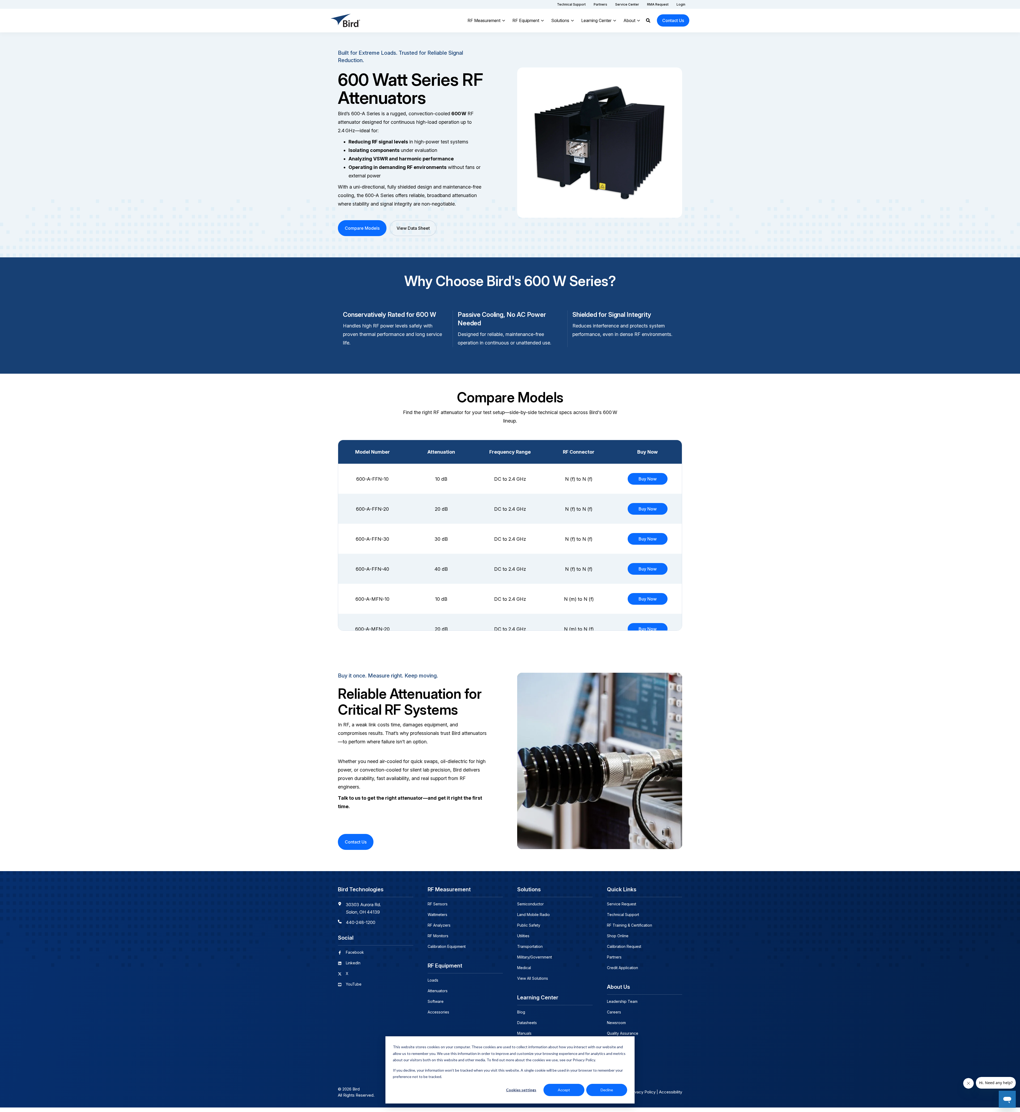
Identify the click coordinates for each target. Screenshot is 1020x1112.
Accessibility (670, 1091)
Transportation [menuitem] (530, 946)
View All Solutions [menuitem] (532, 978)
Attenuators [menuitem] (438, 991)
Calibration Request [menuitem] (624, 946)
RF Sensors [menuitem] (438, 904)
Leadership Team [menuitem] (622, 1001)
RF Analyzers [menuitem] (439, 925)
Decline (607, 1090)
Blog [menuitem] (521, 1012)
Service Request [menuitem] (621, 904)
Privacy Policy (643, 1091)
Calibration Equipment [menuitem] (447, 946)
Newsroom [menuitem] (616, 1022)
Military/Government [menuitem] (534, 957)
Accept (564, 1090)
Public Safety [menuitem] (528, 925)
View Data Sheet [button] (413, 228)
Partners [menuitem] (614, 957)
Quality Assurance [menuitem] (622, 1033)
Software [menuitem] (436, 1001)
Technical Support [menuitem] (623, 914)
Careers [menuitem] (614, 1012)
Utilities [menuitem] (523, 936)
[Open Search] (648, 20)
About (629, 20)
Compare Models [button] (362, 228)
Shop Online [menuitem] (617, 936)
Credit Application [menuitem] (622, 967)
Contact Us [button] (673, 20)
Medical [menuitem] (524, 967)
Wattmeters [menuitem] (437, 914)
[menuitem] (571, 4)
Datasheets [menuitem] (527, 1022)
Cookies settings (521, 1090)
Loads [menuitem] (433, 980)
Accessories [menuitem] (438, 1012)
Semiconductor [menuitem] (530, 904)
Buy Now (648, 479)
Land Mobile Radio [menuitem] (533, 914)
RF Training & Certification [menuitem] (629, 925)
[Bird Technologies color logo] (345, 20)
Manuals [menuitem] (524, 1033)
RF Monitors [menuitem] (438, 936)
